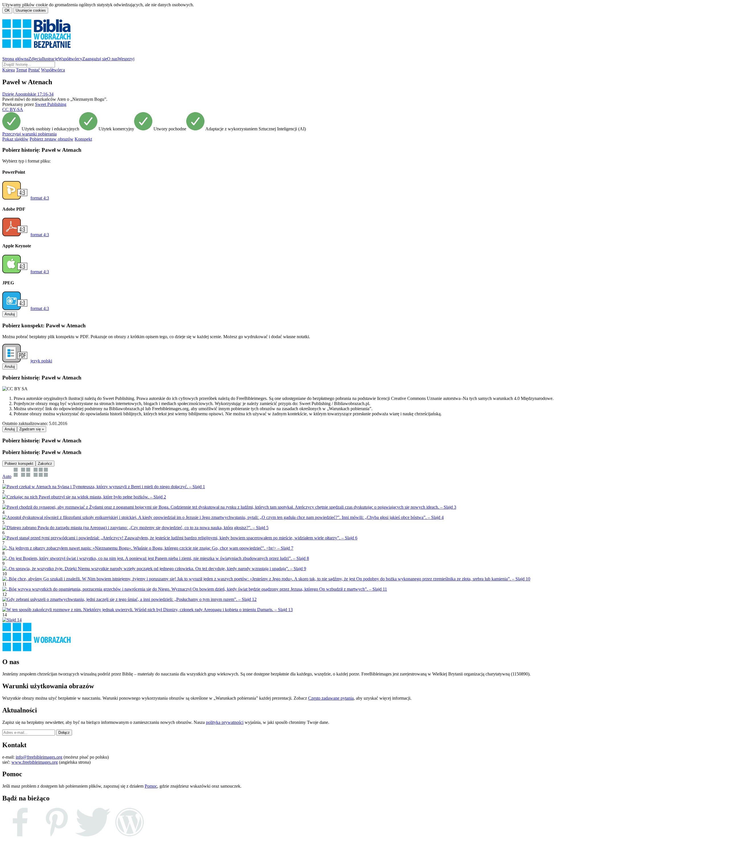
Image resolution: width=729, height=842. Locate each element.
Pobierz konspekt (19, 463)
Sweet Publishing (50, 104)
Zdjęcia (35, 58)
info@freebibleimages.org (39, 757)
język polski (41, 360)
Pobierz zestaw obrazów (51, 139)
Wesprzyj (126, 58)
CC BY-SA (12, 109)
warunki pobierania (29, 134)
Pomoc (151, 786)
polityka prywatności (224, 722)
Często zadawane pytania (331, 698)
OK (7, 10)
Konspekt (83, 139)
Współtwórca (53, 69)
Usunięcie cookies (31, 10)
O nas (112, 58)
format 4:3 (39, 198)
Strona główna (15, 58)
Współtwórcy (70, 58)
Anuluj (10, 314)
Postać (34, 69)
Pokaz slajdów (15, 139)
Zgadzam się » (31, 429)
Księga (8, 69)
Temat (21, 69)
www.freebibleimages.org (34, 762)
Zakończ (45, 463)
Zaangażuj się (94, 58)
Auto (6, 476)
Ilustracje (50, 58)
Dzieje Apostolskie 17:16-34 (28, 94)
